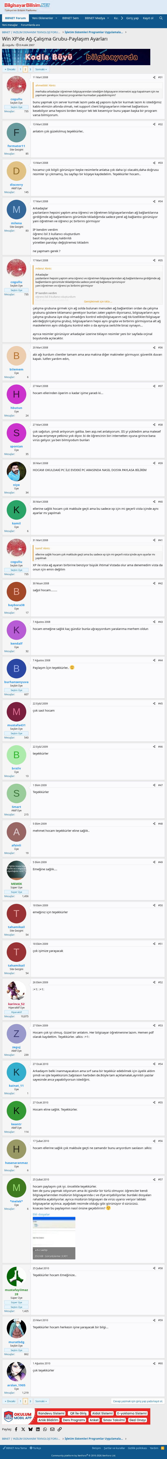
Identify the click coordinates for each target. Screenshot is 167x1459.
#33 (160, 163)
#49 (160, 862)
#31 (160, 77)
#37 (160, 386)
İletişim (96, 1448)
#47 (160, 785)
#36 (160, 347)
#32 (160, 124)
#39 (160, 463)
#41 (160, 540)
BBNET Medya (95, 18)
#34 (160, 201)
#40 (160, 501)
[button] (56, 18)
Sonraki (40, 69)
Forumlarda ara (30, 25)
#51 (160, 944)
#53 (160, 1025)
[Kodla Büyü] (76, 64)
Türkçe (36, 1448)
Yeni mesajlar (10, 25)
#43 (160, 622)
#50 (160, 905)
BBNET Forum (15, 18)
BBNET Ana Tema (16, 1448)
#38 (160, 424)
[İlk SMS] (76, 1423)
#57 (160, 1179)
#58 (160, 1268)
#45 (160, 703)
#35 (160, 260)
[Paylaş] (154, 77)
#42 (160, 583)
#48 (160, 823)
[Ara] (161, 18)
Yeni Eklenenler (42, 18)
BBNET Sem (70, 18)
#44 (160, 660)
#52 (160, 982)
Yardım (154, 1448)
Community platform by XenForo (83, 1455)
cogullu (9, 45)
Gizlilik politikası (137, 1448)
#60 (160, 1363)
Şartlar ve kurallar (114, 1448)
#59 (160, 1320)
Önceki (11, 69)
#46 (160, 746)
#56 (160, 1141)
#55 (160, 1102)
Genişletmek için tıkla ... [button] (98, 301)
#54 (160, 1064)
